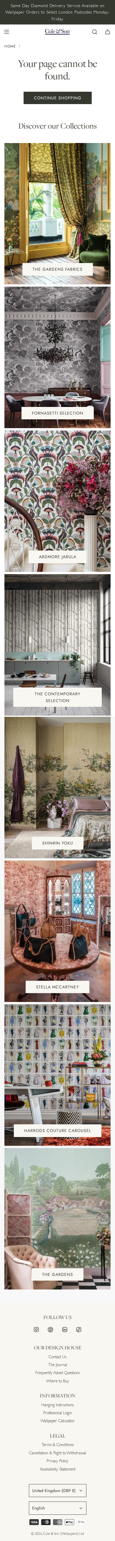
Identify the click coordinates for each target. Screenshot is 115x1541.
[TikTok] (78, 1329)
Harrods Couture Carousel (57, 1130)
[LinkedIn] (64, 1329)
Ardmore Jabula (57, 557)
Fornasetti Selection (57, 413)
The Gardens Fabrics (58, 269)
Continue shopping (57, 98)
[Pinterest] (50, 1329)
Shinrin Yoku (57, 843)
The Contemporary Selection (57, 697)
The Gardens (57, 1274)
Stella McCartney (57, 987)
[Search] (94, 31)
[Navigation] (6, 31)
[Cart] (107, 31)
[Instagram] (36, 1329)
